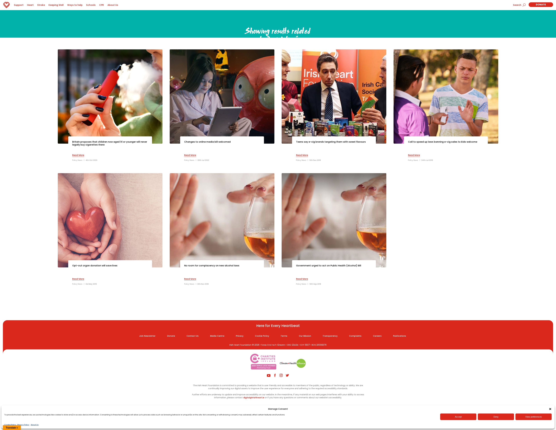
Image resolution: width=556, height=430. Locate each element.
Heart (30, 5)
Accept (458, 417)
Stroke (41, 5)
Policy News (77, 160)
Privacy (239, 335)
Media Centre (217, 335)
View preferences (533, 417)
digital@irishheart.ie (253, 397)
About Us (35, 424)
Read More (78, 155)
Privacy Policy (23, 424)
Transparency (330, 335)
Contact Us (192, 335)
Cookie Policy (10, 424)
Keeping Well (56, 5)
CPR (101, 5)
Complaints (355, 335)
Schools (91, 5)
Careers (377, 335)
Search (517, 5)
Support (18, 5)
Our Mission (305, 335)
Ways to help (75, 5)
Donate (541, 4)
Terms (284, 335)
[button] (550, 409)
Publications (399, 335)
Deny (496, 417)
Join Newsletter (147, 335)
